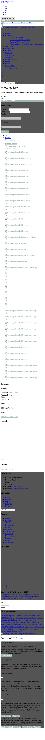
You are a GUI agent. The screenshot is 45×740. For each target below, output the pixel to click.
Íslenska (17, 624)
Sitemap (36, 596)
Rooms (8, 35)
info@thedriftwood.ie (9, 417)
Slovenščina (6, 631)
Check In (4, 109)
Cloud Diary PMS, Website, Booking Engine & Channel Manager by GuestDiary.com (19, 595)
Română (14, 629)
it (5, 14)
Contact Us (10, 66)
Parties (8, 51)
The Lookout (10, 46)
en (6, 8)
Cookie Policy (6, 598)
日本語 (16, 627)
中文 (22, 631)
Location (13, 68)
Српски (29, 629)
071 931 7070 (7, 2)
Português (29, 627)
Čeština (12, 622)
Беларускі (5, 622)
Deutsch (8, 497)
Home (7, 33)
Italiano (8, 506)
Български (33, 620)
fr (6, 12)
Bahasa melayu (17, 620)
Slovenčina (15, 631)
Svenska (21, 629)
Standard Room (16, 38)
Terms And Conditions (22, 598)
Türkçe (40, 624)
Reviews (8, 53)
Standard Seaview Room (20, 40)
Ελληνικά (4, 618)
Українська (8, 627)
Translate (19, 638)
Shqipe (35, 629)
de (6, 6)
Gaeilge (26, 618)
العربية (15, 618)
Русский (7, 629)
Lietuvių (33, 618)
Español (8, 502)
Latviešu (40, 618)
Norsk (24, 624)
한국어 (21, 627)
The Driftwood (11, 144)
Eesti (10, 618)
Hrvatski (29, 622)
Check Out (5, 112)
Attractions (10, 55)
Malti (26, 620)
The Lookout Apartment (15, 146)
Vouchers (9, 57)
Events (8, 61)
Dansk (38, 616)
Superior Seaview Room (19, 42)
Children (4, 123)
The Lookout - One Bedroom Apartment (26, 44)
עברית (11, 624)
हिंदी (17, 622)
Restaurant (9, 48)
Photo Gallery (11, 59)
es (6, 10)
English (8, 499)
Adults (3, 114)
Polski (36, 627)
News (7, 64)
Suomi (20, 618)
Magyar (22, 622)
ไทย (2, 627)
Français (8, 504)
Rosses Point (10, 148)
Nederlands (32, 624)
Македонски (6, 620)
